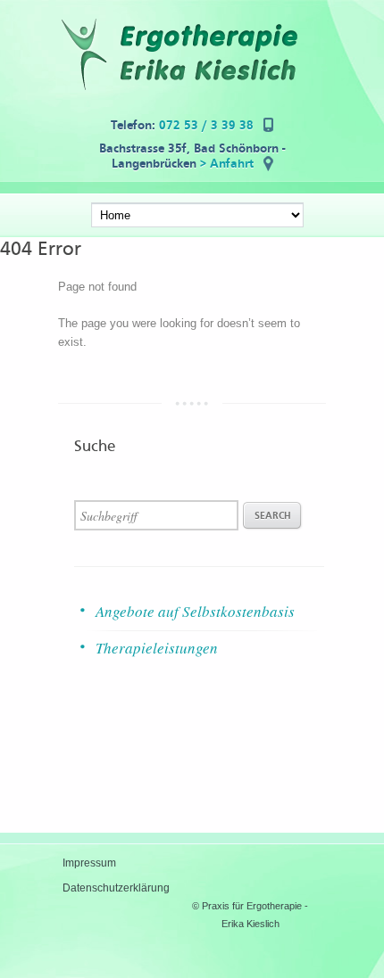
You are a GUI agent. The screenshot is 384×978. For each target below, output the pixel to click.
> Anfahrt (227, 163)
